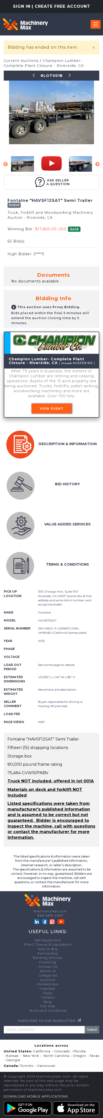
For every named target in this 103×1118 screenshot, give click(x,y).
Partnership (48, 953)
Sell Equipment (47, 940)
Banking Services (47, 958)
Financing (47, 962)
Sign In (21, 6)
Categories (47, 975)
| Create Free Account (61, 6)
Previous (5, 164)
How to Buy (48, 949)
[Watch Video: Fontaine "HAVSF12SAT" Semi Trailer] (51, 163)
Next (97, 164)
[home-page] (25, 24)
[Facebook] (44, 921)
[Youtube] (61, 921)
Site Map (48, 1006)
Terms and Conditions (48, 1010)
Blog (48, 1002)
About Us (48, 971)
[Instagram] (53, 921)
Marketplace (48, 984)
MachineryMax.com (50, 911)
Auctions (47, 980)
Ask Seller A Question (58, 182)
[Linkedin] (37, 921)
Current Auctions (22, 60)
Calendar (48, 989)
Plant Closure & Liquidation (48, 944)
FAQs (47, 993)
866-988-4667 (50, 915)
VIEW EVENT (52, 408)
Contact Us (47, 967)
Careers (47, 997)
